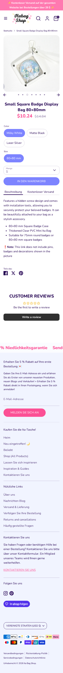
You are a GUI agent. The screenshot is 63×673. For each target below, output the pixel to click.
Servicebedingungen (13, 657)
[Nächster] (58, 95)
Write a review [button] (31, 317)
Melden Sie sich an (24, 413)
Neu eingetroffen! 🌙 (17, 444)
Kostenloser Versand (40, 192)
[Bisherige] (5, 95)
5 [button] (36, 94)
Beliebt (8, 450)
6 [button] (40, 94)
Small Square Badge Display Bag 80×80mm (36, 30)
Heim (7, 438)
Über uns (9, 495)
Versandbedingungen (13, 653)
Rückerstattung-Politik (36, 653)
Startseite (8, 30)
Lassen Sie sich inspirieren (20, 463)
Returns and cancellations (20, 520)
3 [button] (27, 95)
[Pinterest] (11, 593)
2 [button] (22, 94)
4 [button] (31, 94)
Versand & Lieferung (16, 507)
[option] (31, 63)
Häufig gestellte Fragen (18, 526)
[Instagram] (6, 593)
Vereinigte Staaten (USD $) (23, 625)
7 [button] (44, 94)
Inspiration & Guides (16, 469)
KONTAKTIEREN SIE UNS (20, 570)
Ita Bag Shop (30, 663)
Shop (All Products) (16, 456)
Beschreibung (13, 192)
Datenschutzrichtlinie (35, 657)
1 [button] (18, 94)
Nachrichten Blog (14, 501)
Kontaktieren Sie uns (17, 475)
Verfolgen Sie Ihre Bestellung (22, 513)
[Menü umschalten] (5, 18)
